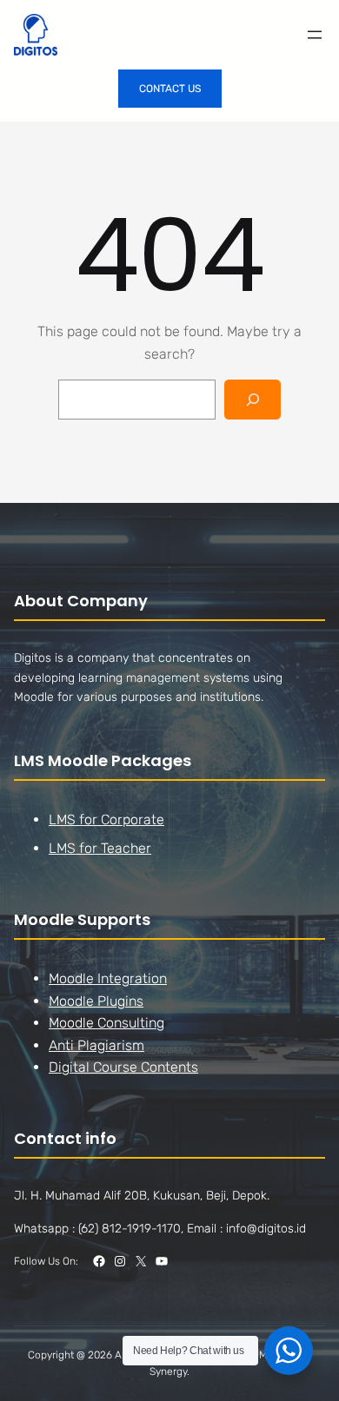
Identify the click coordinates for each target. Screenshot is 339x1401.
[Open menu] (314, 34)
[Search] (252, 400)
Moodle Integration (108, 978)
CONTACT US (170, 89)
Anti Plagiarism (96, 1045)
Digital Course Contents (123, 1067)
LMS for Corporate (106, 819)
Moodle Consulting (106, 1022)
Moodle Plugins (96, 1001)
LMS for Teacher (100, 848)
